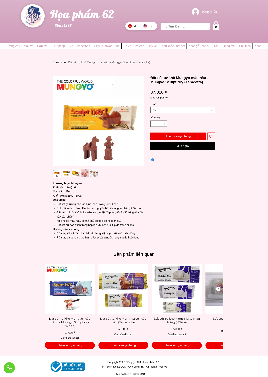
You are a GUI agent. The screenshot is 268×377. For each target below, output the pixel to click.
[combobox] (182, 110)
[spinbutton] (159, 124)
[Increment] (165, 124)
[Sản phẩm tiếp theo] (218, 289)
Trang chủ (59, 62)
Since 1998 (63, 25)
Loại (153, 104)
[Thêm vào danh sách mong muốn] (211, 136)
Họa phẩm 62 (83, 14)
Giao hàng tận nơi (159, 97)
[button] (216, 25)
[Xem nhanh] (70, 289)
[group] (134, 306)
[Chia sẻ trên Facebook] (153, 160)
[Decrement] (153, 124)
